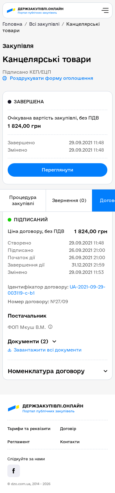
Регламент (18, 442)
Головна (12, 24)
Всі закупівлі (44, 24)
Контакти (69, 442)
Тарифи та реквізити (28, 428)
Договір (68, 428)
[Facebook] (13, 471)
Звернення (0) (69, 200)
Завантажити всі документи (48, 350)
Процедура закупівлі (22, 200)
